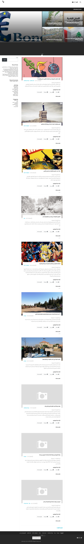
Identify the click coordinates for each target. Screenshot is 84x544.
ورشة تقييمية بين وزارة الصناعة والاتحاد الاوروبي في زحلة (49, 455)
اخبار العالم (32, 80)
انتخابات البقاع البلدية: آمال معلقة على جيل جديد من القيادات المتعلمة (74, 28)
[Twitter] (77, 2)
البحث (17, 57)
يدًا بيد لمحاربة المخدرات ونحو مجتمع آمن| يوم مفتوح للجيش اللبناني (47, 314)
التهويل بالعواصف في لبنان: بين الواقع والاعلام (51, 217)
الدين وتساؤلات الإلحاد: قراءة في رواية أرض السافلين (50, 124)
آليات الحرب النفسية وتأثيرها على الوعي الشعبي (52, 171)
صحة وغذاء (26, 503)
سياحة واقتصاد (38, 37)
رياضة (40, 533)
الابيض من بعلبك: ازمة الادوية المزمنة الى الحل (51, 502)
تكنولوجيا (24, 533)
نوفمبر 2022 (15, 95)
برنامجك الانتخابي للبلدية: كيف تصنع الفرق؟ (55, 28)
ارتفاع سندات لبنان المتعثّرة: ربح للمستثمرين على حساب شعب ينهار (30, 13)
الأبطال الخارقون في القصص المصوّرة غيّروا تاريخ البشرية (49, 263)
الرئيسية (61, 533)
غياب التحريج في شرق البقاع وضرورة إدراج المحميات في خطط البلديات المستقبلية (53, 12)
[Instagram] (75, 2)
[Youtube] (73, 2)
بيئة (24, 218)
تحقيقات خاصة (79, 20)
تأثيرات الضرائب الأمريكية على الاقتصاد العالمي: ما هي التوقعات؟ (48, 79)
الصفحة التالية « (60, 528)
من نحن (21, 533)
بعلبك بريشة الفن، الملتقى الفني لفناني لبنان (52, 406)
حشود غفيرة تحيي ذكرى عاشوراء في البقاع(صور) (51, 359)
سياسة (33, 37)
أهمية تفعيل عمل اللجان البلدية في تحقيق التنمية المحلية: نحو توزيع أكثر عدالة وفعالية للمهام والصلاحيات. (75, 13)
